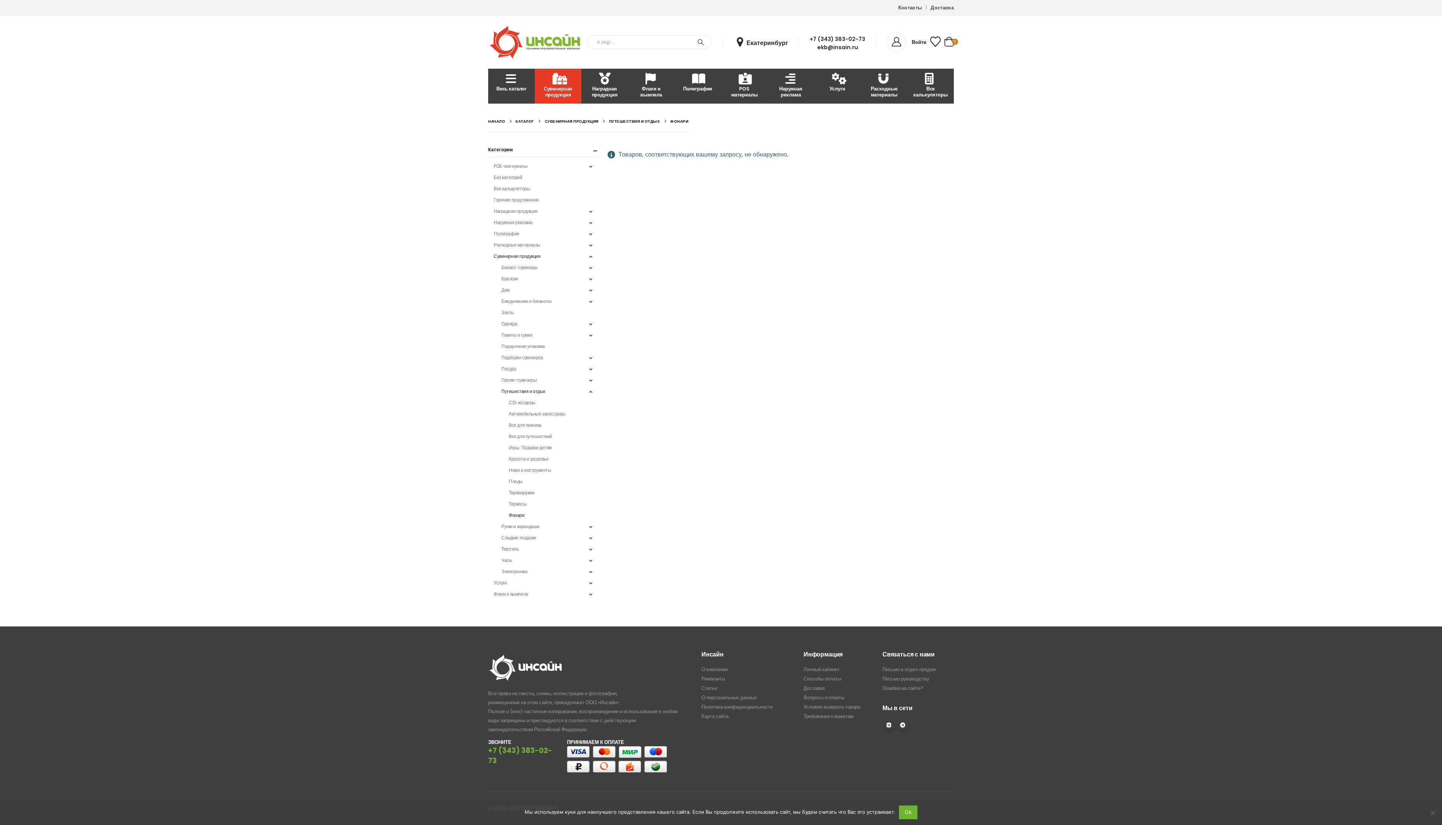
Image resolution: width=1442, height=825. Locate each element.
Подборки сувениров (522, 357)
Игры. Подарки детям (530, 447)
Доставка (942, 7)
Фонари (516, 515)
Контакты (910, 7)
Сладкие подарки (518, 537)
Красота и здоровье (528, 459)
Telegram (902, 725)
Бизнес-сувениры (519, 267)
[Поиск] (700, 42)
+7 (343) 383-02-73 (837, 39)
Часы (506, 560)
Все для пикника (525, 425)
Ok (908, 812)
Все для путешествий (530, 436)
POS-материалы (511, 166)
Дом (505, 290)
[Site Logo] (535, 42)
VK (888, 725)
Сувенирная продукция (558, 91)
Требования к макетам (829, 716)
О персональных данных (729, 697)
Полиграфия (698, 88)
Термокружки (521, 492)
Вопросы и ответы (824, 697)
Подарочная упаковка (523, 346)
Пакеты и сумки (516, 335)
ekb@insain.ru (837, 47)
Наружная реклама (790, 91)
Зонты (507, 312)
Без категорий (508, 177)
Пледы (516, 481)
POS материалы (744, 91)
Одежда (509, 324)
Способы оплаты (822, 678)
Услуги (837, 88)
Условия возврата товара (832, 707)
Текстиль (510, 549)
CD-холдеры (522, 402)
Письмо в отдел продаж (909, 669)
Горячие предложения (516, 200)
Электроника (514, 571)
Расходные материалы (884, 91)
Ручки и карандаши (520, 526)
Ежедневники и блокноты (526, 301)
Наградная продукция (605, 91)
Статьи (709, 688)
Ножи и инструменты (530, 470)
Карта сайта (715, 716)
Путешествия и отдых (523, 391)
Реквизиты (713, 678)
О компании (714, 669)
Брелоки (509, 279)
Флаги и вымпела (651, 91)
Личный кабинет (822, 669)
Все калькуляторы (930, 91)
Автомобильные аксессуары (537, 414)
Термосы (517, 504)
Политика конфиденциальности (737, 707)
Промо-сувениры (519, 380)
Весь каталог (511, 88)
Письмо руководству (905, 678)
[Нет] (1432, 812)
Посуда (508, 369)
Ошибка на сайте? (902, 688)
